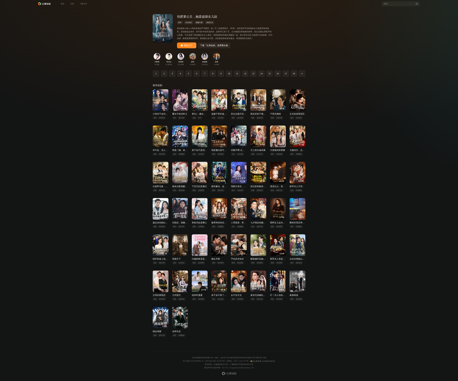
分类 (72, 4)
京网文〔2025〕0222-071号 (238, 361)
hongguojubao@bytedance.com (242, 368)
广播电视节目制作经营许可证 (241, 364)
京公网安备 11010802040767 (263, 361)
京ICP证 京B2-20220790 (215, 361)
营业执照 (208, 364)
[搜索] (417, 3)
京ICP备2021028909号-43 (193, 361)
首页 (62, 4)
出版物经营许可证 (221, 364)
